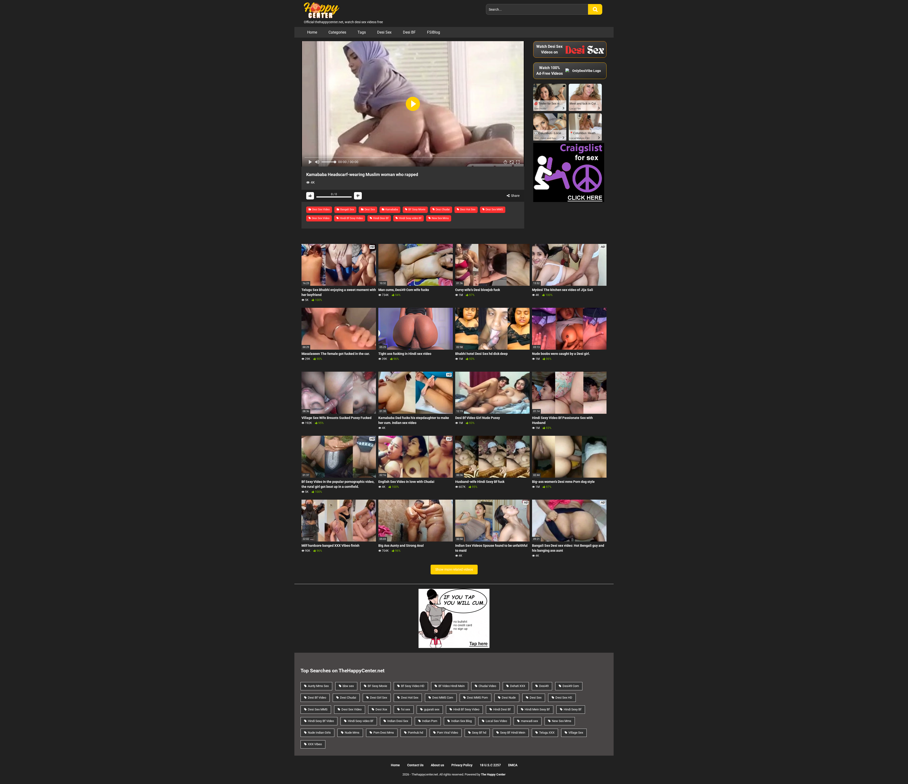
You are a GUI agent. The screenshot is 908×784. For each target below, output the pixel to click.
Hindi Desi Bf (380, 218)
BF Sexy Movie (416, 209)
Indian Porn (429, 721)
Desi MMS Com (442, 697)
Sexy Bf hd (479, 732)
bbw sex (348, 686)
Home (312, 32)
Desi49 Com (571, 686)
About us (437, 765)
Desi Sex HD (563, 697)
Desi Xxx (381, 709)
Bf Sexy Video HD (412, 686)
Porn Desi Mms (383, 732)
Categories (337, 32)
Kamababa (391, 209)
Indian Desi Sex (397, 721)
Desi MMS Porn (477, 697)
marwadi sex (529, 721)
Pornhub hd (415, 732)
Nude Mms (352, 732)
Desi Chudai (442, 209)
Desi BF (409, 32)
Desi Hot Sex (467, 209)
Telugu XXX (546, 732)
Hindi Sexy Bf (572, 709)
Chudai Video (487, 686)
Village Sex (575, 732)
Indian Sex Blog (461, 721)
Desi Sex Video (320, 209)
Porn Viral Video (447, 732)
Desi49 (544, 686)
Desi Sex (384, 32)
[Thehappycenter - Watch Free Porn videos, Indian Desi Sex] (320, 10)
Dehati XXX (517, 686)
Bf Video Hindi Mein (451, 686)
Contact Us (415, 765)
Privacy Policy (461, 765)
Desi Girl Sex (378, 697)
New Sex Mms (440, 218)
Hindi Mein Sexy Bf (537, 709)
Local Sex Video (496, 721)
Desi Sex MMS (494, 209)
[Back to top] (892, 770)
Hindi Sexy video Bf (409, 218)
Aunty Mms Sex (318, 686)
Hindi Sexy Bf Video (321, 721)
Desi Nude (509, 697)
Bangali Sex (347, 209)
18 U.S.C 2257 (490, 765)
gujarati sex (431, 709)
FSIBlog (433, 32)
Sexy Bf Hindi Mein (512, 732)
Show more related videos (454, 569)
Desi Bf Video (317, 697)
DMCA (512, 765)
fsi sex (405, 709)
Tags (362, 32)
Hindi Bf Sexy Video (351, 218)
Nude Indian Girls (319, 732)
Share (514, 196)
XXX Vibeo (315, 744)
